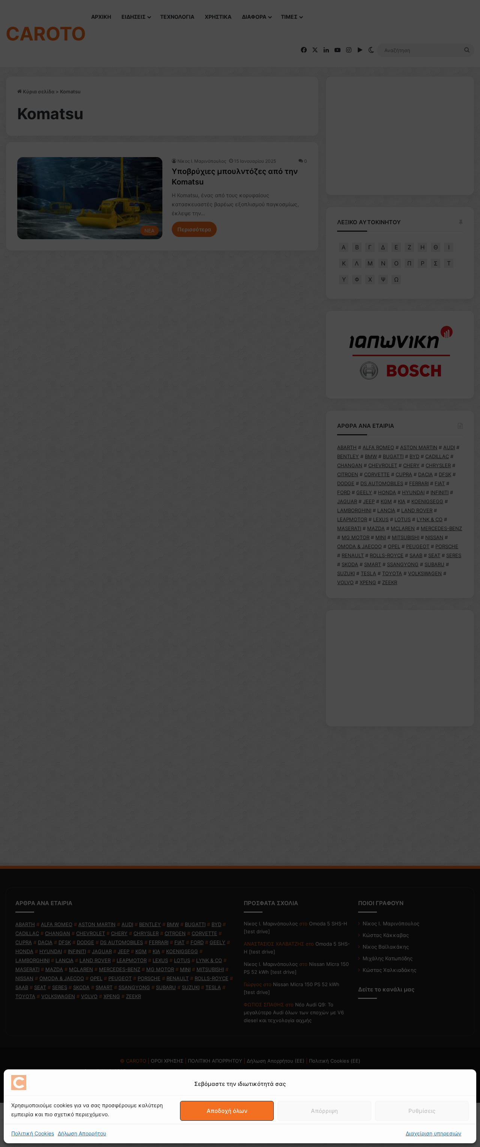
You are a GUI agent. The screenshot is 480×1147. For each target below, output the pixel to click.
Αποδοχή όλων (227, 1110)
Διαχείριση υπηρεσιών (433, 1133)
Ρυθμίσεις (421, 1110)
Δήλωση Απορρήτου (82, 1133)
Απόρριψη (324, 1110)
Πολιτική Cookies (32, 1133)
